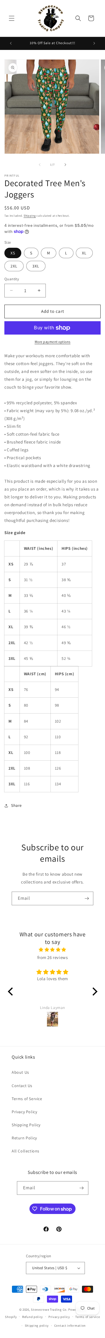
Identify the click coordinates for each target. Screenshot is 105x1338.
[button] (11, 18)
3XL (35, 266)
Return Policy (24, 1138)
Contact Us (22, 1085)
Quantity (11, 278)
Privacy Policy (24, 1111)
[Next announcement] (94, 43)
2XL (14, 266)
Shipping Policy (26, 1124)
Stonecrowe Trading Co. (49, 1310)
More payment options (53, 342)
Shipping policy (37, 1325)
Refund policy (32, 1317)
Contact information (70, 1325)
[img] (52, 949)
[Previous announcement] (10, 43)
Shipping (30, 216)
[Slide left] (39, 164)
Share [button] (16, 805)
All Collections (25, 1151)
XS (12, 253)
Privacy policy (59, 1317)
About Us (20, 1072)
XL (84, 253)
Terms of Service (27, 1098)
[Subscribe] (86, 898)
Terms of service (87, 1317)
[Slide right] (65, 164)
